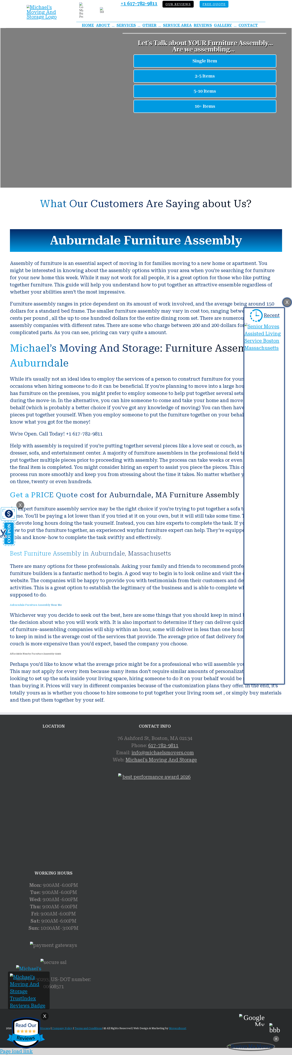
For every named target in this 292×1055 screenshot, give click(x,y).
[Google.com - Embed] (53, 764)
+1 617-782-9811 (139, 3)
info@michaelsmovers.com (162, 752)
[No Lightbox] (45, 7)
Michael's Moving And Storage (161, 760)
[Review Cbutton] (26, 1032)
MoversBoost (177, 1028)
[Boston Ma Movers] (251, 1046)
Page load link (16, 1051)
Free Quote (214, 4)
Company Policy (62, 1028)
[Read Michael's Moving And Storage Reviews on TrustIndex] (29, 1005)
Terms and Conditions (88, 1028)
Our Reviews (178, 4)
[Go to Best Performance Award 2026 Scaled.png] (155, 819)
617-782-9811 (163, 745)
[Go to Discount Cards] (8, 544)
